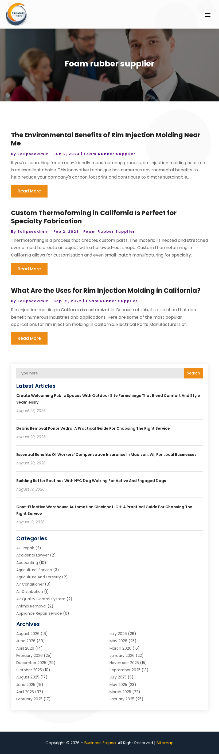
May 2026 (118, 641)
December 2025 (31, 662)
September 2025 (125, 670)
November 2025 (124, 662)
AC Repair (25, 548)
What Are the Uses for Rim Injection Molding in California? (106, 290)
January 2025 (122, 699)
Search (193, 373)
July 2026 (118, 633)
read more (29, 191)
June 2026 (26, 641)
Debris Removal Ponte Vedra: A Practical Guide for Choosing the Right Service (93, 428)
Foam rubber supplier (110, 153)
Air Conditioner (30, 584)
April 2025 (25, 691)
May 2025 (118, 684)
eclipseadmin (33, 153)
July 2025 (118, 677)
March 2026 (120, 648)
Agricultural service (34, 570)
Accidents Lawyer (32, 555)
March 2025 (120, 691)
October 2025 (29, 670)
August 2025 (27, 677)
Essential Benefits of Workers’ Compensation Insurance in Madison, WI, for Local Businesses (106, 454)
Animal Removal (31, 606)
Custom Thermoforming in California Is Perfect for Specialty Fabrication (94, 217)
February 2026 (29, 655)
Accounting (27, 562)
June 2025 (25, 684)
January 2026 (122, 655)
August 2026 (28, 633)
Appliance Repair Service (39, 613)
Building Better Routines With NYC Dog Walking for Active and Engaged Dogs (91, 480)
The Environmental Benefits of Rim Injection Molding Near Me (105, 139)
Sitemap (165, 742)
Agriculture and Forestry (38, 577)
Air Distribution (29, 591)
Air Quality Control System (40, 599)
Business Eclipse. (100, 742)
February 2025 (29, 699)
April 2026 (25, 648)
